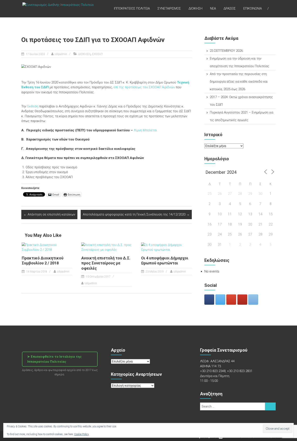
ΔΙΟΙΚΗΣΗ (195, 8)
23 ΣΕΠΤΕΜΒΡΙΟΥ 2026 (226, 51)
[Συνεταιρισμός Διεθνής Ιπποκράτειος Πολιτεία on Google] (231, 299)
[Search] (270, 406)
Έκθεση (32, 106)
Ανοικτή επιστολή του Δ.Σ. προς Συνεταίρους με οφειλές (105, 263)
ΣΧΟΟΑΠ (97, 54)
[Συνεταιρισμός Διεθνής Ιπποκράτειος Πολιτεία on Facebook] (209, 299)
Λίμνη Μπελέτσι (145, 130)
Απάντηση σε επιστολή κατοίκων (49, 214)
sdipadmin (61, 54)
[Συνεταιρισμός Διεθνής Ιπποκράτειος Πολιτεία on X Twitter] (220, 299)
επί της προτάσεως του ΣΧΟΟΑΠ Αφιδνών (144, 87)
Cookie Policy (81, 434)
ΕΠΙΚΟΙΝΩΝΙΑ (252, 8)
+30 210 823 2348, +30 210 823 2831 (226, 371)
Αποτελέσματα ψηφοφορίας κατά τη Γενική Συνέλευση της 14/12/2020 (136, 214)
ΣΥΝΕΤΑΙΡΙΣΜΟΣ (169, 8)
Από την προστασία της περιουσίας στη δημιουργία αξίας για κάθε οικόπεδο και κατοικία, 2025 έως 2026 (239, 81)
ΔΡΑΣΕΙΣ (230, 8)
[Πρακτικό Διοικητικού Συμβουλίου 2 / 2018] (47, 247)
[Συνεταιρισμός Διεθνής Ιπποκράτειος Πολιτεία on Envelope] (253, 299)
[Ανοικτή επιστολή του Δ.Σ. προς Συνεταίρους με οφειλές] (106, 247)
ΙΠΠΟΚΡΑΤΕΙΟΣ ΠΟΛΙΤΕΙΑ (132, 8)
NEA (213, 8)
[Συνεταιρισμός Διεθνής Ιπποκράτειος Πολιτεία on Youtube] (242, 299)
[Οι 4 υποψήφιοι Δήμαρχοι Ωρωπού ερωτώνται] (166, 247)
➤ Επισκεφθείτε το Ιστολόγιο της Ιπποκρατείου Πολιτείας (54, 359)
